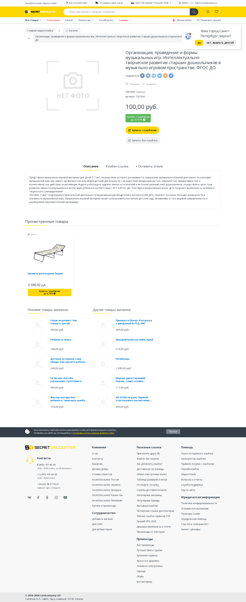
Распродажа (53, 20)
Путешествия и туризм (149, 550)
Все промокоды (145, 545)
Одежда (141, 571)
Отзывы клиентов (102, 474)
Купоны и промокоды (104, 505)
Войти (185, 2)
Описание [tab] (90, 166)
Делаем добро (184, 20)
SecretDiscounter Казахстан (107, 495)
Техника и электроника (149, 566)
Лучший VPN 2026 (146, 521)
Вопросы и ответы (191, 479)
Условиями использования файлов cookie (93, 433)
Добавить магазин (102, 518)
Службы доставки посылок (152, 490)
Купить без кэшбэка (144, 140)
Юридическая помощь (193, 518)
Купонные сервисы (147, 555)
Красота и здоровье (148, 560)
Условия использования (194, 508)
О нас (95, 453)
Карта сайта (188, 490)
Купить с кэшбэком (144, 130)
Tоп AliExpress (106, 20)
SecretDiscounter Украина (106, 484)
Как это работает (78, 2)
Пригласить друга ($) (148, 453)
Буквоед (140, 91)
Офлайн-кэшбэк (190, 469)
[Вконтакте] (29, 497)
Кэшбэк (69, 20)
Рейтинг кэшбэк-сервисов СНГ (154, 516)
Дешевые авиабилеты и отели (154, 526)
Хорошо (173, 431)
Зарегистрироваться (206, 2)
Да (199, 42)
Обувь (140, 576)
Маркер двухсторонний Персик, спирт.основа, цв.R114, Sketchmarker (130, 380)
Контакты (97, 458)
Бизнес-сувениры (190, 529)
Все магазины (144, 581)
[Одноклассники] (47, 497)
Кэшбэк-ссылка (117, 166)
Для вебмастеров (102, 529)
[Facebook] (38, 497)
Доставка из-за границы (150, 469)
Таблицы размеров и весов (152, 479)
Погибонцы (123, 358)
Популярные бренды (148, 500)
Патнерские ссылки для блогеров (155, 510)
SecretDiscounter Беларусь (106, 490)
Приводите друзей (211, 20)
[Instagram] (56, 497)
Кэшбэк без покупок (148, 458)
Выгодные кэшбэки (147, 505)
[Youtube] (65, 497)
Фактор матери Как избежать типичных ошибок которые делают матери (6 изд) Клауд (68, 399)
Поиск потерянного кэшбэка (197, 453)
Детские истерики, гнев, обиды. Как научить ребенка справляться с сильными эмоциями (68, 360)
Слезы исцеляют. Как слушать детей (63, 322)
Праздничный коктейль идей (134, 339)
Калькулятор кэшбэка (193, 458)
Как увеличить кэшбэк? (149, 463)
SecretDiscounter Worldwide (107, 500)
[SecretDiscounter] (40, 12)
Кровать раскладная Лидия (45, 273)
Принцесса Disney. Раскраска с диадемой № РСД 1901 (134, 322)
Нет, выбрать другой (220, 42)
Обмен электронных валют (152, 474)
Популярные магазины (149, 495)
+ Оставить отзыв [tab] (149, 166)
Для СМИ (97, 524)
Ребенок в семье (60, 339)
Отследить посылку (148, 484)
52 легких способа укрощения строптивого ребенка (65, 380)
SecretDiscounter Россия (105, 479)
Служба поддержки (192, 484)
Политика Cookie (190, 513)
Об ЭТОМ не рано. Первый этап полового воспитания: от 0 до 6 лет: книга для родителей (133, 399)
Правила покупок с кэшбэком (197, 463)
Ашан (33, 234)
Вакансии (97, 463)
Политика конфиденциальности (199, 503)
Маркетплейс (188, 474)
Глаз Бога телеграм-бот (195, 524)
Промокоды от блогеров (151, 531)
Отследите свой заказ (111, 2)
